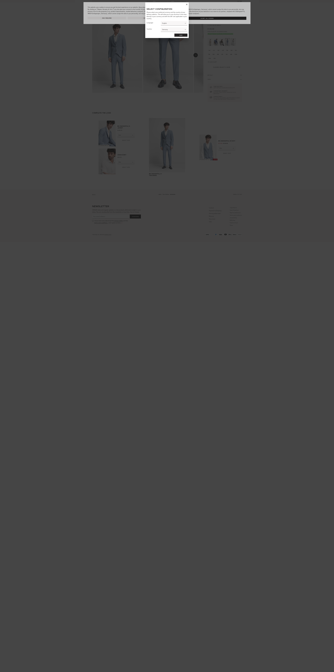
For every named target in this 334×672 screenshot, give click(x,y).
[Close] (186, 4)
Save (180, 35)
